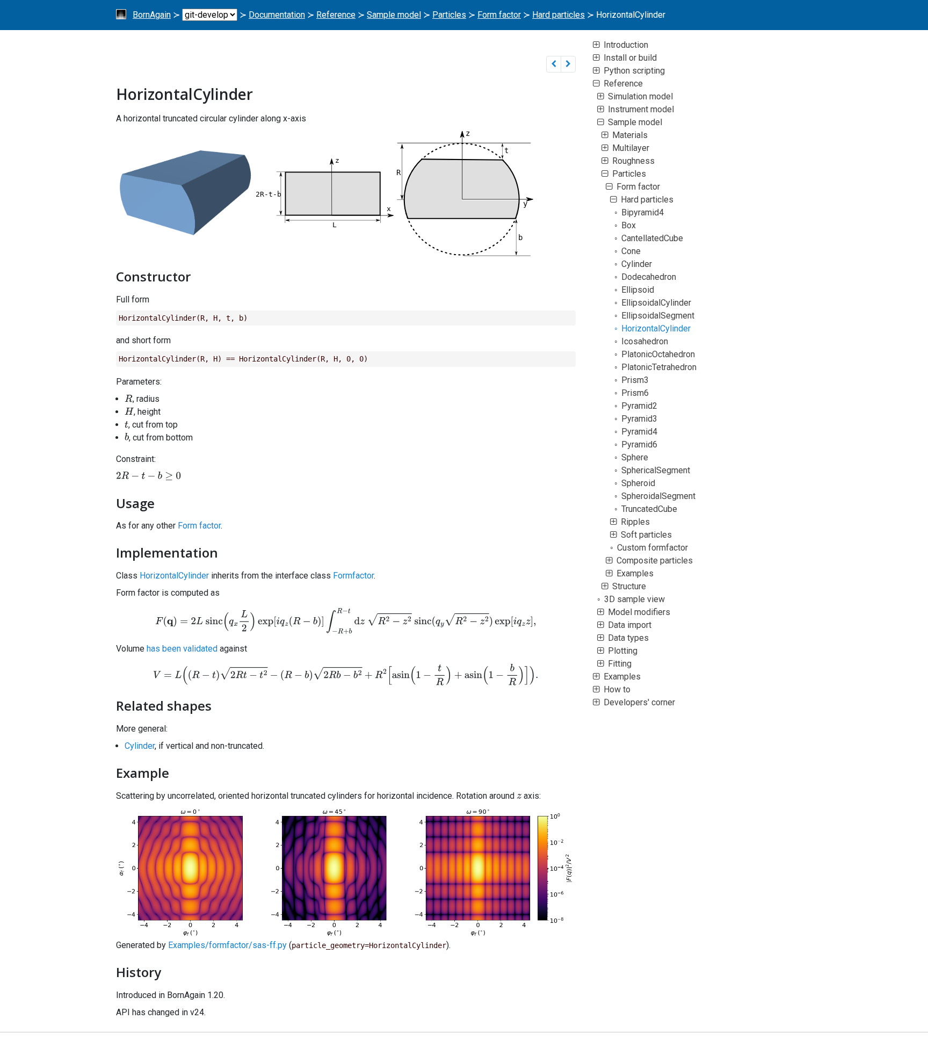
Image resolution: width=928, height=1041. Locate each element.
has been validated (182, 649)
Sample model (394, 15)
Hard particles (558, 15)
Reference (336, 15)
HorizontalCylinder (174, 575)
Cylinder (140, 746)
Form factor (499, 15)
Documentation (277, 15)
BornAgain (152, 15)
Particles (449, 15)
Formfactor (353, 575)
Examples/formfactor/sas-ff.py (227, 945)
